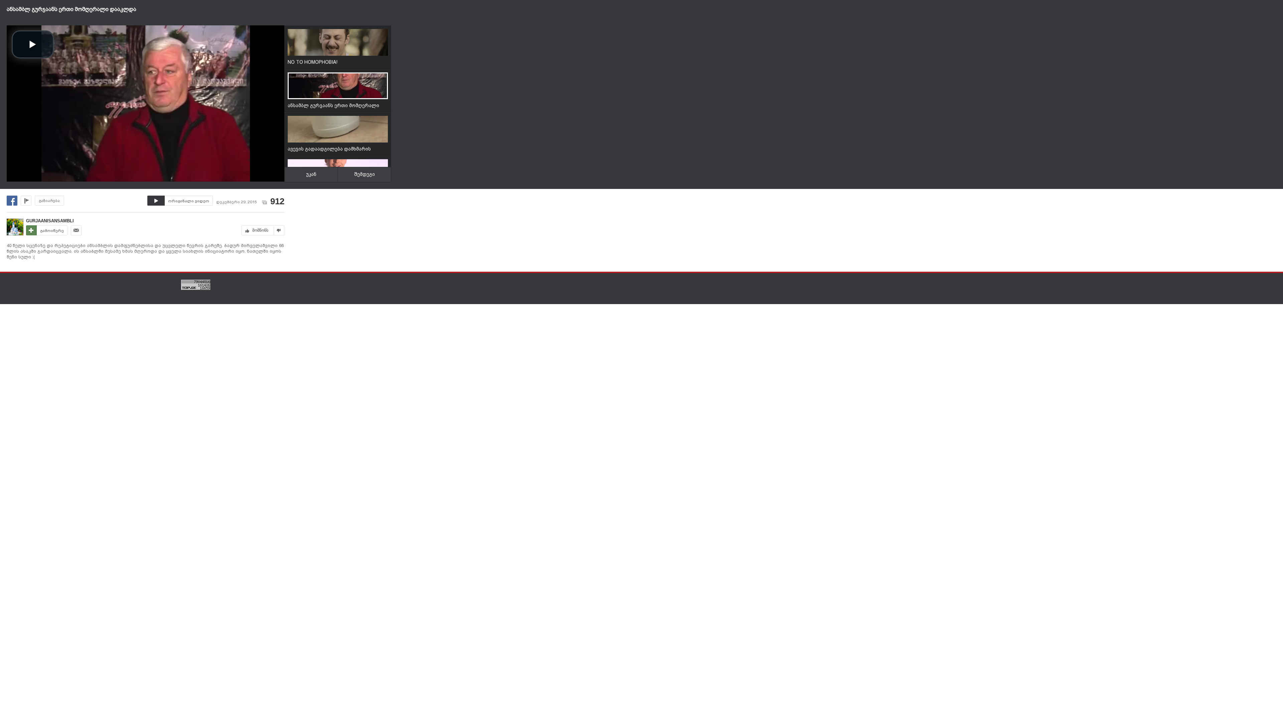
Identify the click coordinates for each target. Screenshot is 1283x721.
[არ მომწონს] (279, 230)
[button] (33, 44)
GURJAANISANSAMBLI (50, 221)
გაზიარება (49, 201)
